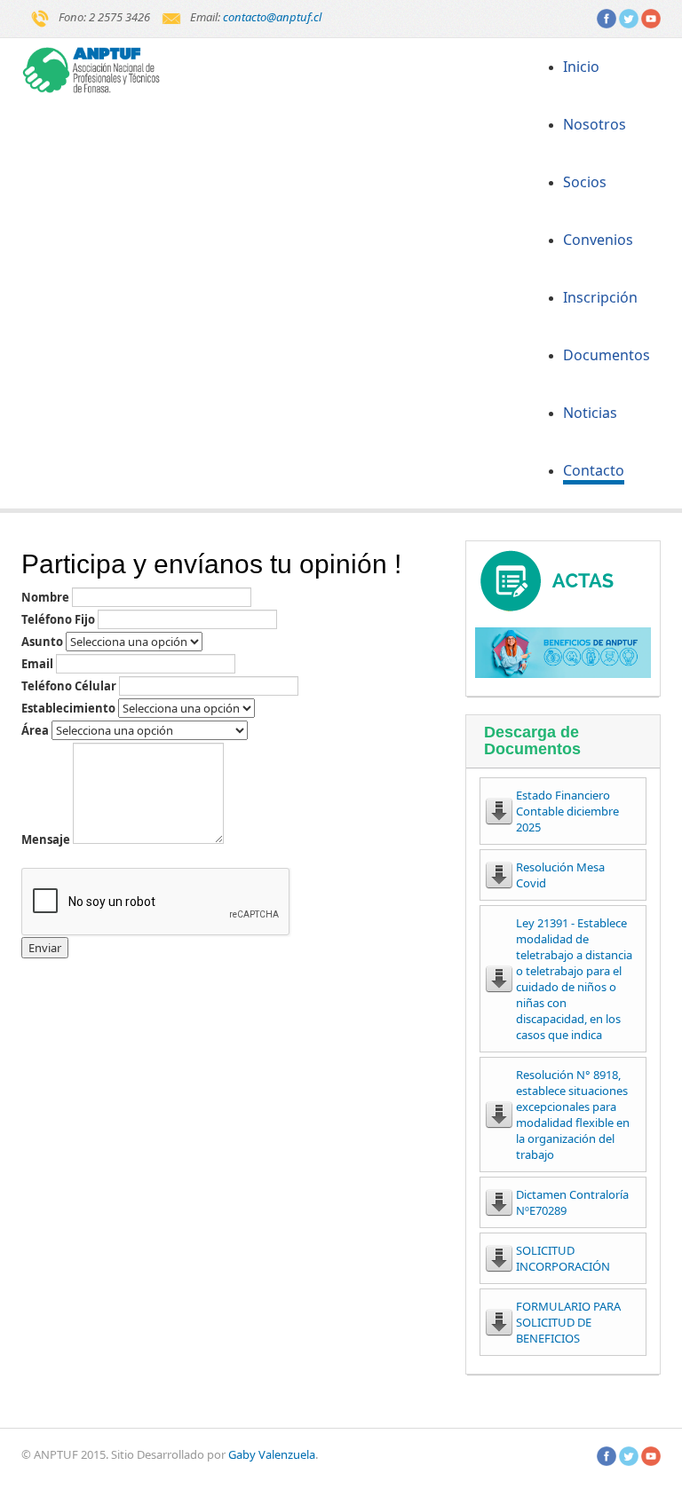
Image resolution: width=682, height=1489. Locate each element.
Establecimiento (68, 708)
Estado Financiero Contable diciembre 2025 (567, 811)
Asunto (42, 642)
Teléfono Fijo (58, 619)
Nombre (45, 597)
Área (35, 730)
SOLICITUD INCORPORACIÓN (563, 1258)
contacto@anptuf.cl (272, 17)
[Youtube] (651, 17)
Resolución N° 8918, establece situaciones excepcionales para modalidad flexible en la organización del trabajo (573, 1114)
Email (37, 664)
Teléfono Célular (68, 686)
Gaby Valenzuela (271, 1454)
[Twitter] (628, 17)
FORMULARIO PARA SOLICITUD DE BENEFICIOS (568, 1322)
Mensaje (45, 839)
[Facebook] (606, 17)
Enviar (44, 948)
